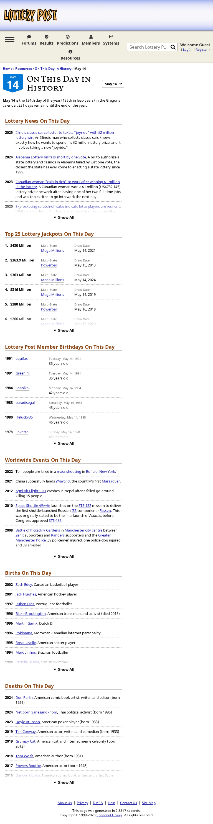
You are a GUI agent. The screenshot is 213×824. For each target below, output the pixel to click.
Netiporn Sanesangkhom (36, 712)
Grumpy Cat (26, 741)
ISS (74, 510)
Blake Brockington (31, 613)
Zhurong (63, 481)
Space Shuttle (33, 505)
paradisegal (25, 402)
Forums (29, 43)
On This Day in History (53, 68)
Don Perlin (24, 697)
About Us (65, 802)
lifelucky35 (24, 417)
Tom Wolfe (24, 755)
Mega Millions (52, 250)
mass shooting (69, 471)
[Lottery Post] (30, 15)
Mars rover (111, 481)
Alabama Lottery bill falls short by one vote (51, 157)
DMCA (98, 802)
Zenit (20, 535)
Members (91, 43)
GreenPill (23, 373)
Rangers (58, 535)
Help (111, 802)
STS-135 (55, 520)
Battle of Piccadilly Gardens (38, 530)
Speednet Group (109, 815)
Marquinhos (26, 652)
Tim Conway (26, 731)
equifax (22, 358)
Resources (70, 58)
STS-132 (84, 505)
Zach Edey (24, 584)
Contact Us (128, 802)
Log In (187, 49)
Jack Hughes (26, 594)
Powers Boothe (28, 765)
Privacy (82, 802)
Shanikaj (22, 387)
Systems (111, 43)
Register (202, 49)
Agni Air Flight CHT (31, 490)
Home (7, 68)
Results (47, 43)
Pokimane (24, 632)
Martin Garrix (26, 623)
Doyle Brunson (28, 721)
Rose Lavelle (26, 642)
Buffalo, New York (100, 471)
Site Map (149, 802)
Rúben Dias (25, 603)
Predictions (67, 43)
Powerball (49, 265)
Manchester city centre (83, 530)
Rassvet (105, 510)
